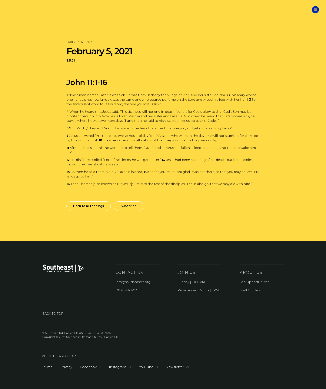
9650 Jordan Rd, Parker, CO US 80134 (66, 333)
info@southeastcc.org (133, 282)
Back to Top (52, 313)
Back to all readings (88, 206)
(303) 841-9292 (126, 290)
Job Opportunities (254, 282)
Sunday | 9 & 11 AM (191, 282)
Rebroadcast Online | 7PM (198, 290)
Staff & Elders (250, 290)
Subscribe (129, 206)
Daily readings (79, 42)
